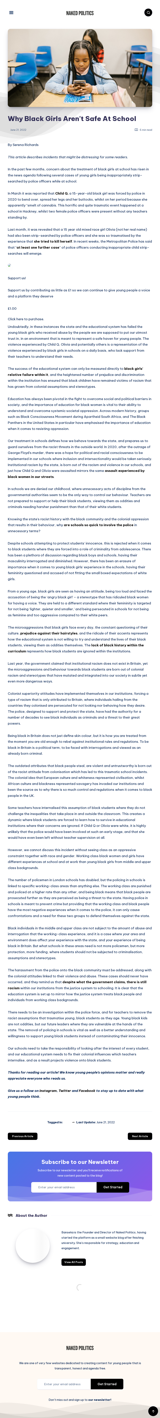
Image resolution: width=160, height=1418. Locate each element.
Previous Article (22, 1136)
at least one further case (38, 247)
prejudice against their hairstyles (48, 633)
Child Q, (61, 193)
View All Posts (73, 1262)
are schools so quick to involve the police (98, 525)
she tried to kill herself (53, 241)
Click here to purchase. (26, 319)
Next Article (140, 1136)
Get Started (112, 1187)
